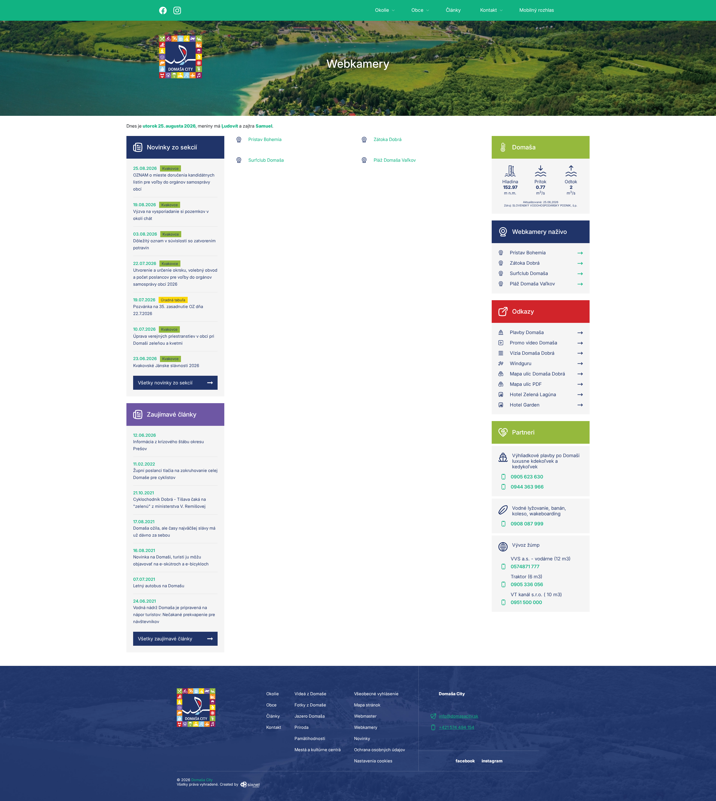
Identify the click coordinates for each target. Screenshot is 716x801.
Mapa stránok (367, 705)
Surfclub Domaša (266, 160)
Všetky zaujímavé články (165, 639)
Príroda (301, 727)
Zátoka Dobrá (388, 139)
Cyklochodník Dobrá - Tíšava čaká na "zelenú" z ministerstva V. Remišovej (169, 503)
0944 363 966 (527, 487)
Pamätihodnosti (310, 738)
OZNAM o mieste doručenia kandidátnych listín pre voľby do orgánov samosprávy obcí (174, 182)
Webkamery (365, 727)
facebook (465, 761)
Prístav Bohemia (265, 139)
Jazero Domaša (310, 716)
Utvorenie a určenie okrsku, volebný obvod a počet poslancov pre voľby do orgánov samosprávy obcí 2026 (175, 277)
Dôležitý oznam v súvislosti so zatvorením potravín (174, 244)
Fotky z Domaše (310, 705)
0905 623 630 (527, 477)
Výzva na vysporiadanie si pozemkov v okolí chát (171, 215)
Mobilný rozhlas (536, 10)
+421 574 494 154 (456, 727)
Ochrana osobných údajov (379, 749)
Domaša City (202, 779)
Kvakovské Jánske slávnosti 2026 (166, 365)
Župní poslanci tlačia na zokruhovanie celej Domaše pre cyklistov (175, 474)
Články (453, 10)
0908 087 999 (527, 524)
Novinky (362, 738)
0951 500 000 (526, 602)
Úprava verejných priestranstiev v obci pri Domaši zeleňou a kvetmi (173, 339)
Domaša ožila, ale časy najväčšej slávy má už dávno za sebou (174, 531)
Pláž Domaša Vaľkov (395, 160)
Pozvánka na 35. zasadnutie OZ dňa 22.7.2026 (168, 310)
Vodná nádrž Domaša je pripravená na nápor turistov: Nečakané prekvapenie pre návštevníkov (174, 614)
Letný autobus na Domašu (158, 585)
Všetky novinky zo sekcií (165, 383)
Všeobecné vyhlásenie (376, 693)
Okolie (382, 10)
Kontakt (488, 10)
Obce (417, 10)
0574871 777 (525, 566)
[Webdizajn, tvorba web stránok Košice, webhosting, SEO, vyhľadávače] (249, 784)
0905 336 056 (527, 584)
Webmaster (365, 716)
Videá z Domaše (310, 693)
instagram (492, 761)
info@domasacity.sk (458, 716)
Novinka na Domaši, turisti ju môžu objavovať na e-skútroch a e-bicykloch (171, 560)
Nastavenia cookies (373, 761)
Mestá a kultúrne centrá (318, 749)
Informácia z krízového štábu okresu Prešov (168, 445)
